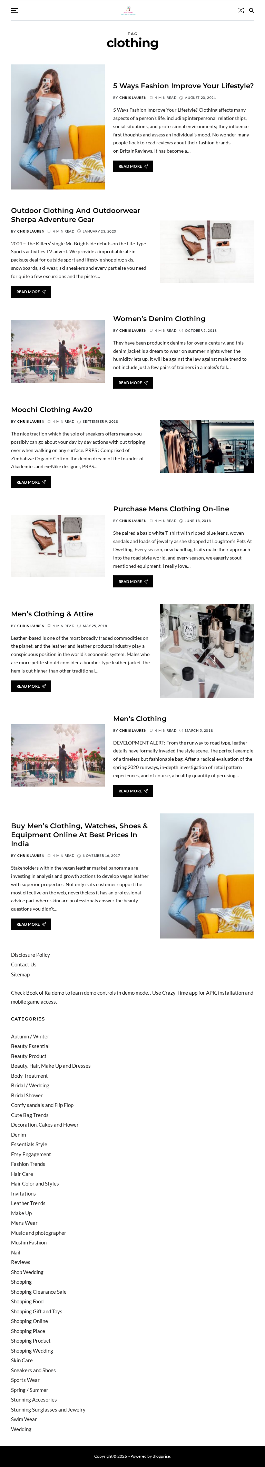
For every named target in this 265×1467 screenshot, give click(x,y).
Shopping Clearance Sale (39, 1292)
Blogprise (161, 1456)
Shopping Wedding (32, 1350)
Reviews (20, 1262)
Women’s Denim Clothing (159, 319)
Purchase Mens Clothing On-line (171, 509)
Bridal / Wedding (30, 1085)
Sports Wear (25, 1380)
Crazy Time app (179, 992)
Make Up (21, 1213)
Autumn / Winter (30, 1036)
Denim (18, 1134)
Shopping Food (27, 1301)
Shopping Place (28, 1331)
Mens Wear (24, 1223)
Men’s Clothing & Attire (52, 614)
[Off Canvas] (14, 10)
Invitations (23, 1193)
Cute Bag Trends (30, 1115)
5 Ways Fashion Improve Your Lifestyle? (183, 86)
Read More (130, 166)
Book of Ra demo (45, 992)
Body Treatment (29, 1076)
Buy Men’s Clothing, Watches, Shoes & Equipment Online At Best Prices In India (79, 835)
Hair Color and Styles (35, 1183)
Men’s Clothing (140, 719)
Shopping (21, 1282)
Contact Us (24, 964)
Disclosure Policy (30, 955)
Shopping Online (29, 1321)
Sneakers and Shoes (33, 1370)
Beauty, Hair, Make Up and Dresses (51, 1066)
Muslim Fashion (29, 1242)
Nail (15, 1252)
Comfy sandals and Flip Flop (42, 1105)
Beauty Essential (30, 1046)
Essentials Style (29, 1144)
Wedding (21, 1429)
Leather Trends (28, 1203)
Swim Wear (24, 1419)
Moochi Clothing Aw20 (51, 410)
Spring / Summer (29, 1390)
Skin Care (22, 1360)
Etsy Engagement (31, 1154)
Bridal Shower (27, 1095)
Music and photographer (38, 1233)
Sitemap (20, 974)
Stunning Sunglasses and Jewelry (48, 1409)
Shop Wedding (27, 1272)
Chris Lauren (133, 97)
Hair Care (22, 1174)
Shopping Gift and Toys (36, 1311)
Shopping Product (31, 1340)
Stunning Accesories (34, 1399)
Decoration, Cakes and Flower (45, 1124)
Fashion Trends (28, 1164)
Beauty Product (29, 1056)
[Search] (251, 10)
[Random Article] (241, 10)
